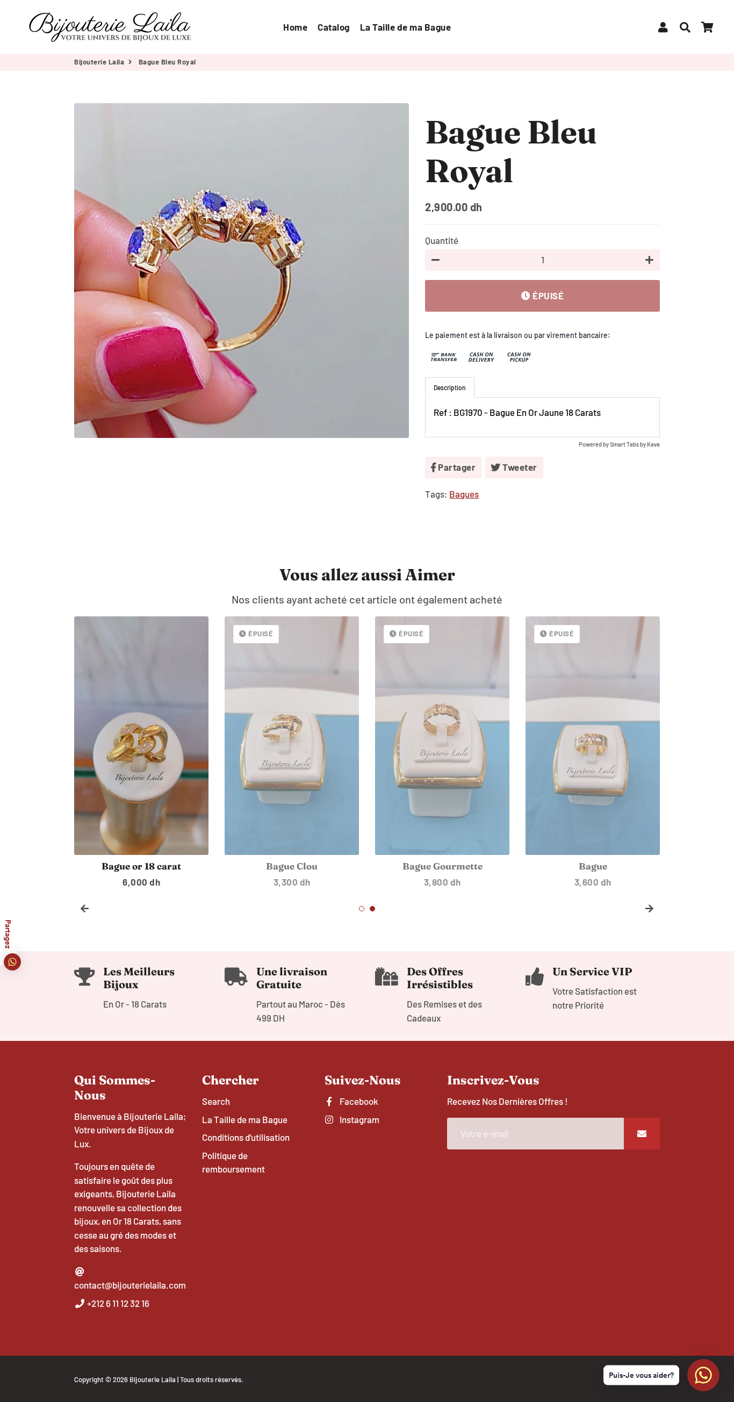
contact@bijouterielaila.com (130, 1284)
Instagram (358, 1119)
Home (295, 26)
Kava (653, 444)
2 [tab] (372, 908)
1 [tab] (361, 908)
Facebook (358, 1101)
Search (216, 1101)
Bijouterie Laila (99, 61)
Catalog (334, 26)
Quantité (441, 240)
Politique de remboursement (233, 1162)
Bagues (464, 493)
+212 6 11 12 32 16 (117, 1303)
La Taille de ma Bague (405, 26)
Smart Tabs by (628, 444)
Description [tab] (450, 387)
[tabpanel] (542, 417)
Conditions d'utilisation (246, 1137)
